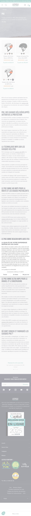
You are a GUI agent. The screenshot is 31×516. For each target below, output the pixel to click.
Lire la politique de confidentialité (9, 269)
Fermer (5, 274)
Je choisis (15, 274)
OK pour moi (26, 274)
